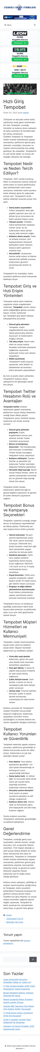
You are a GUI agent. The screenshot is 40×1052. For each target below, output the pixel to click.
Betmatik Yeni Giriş (14, 922)
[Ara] (33, 959)
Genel (9, 915)
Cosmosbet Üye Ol (14, 919)
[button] (35, 25)
